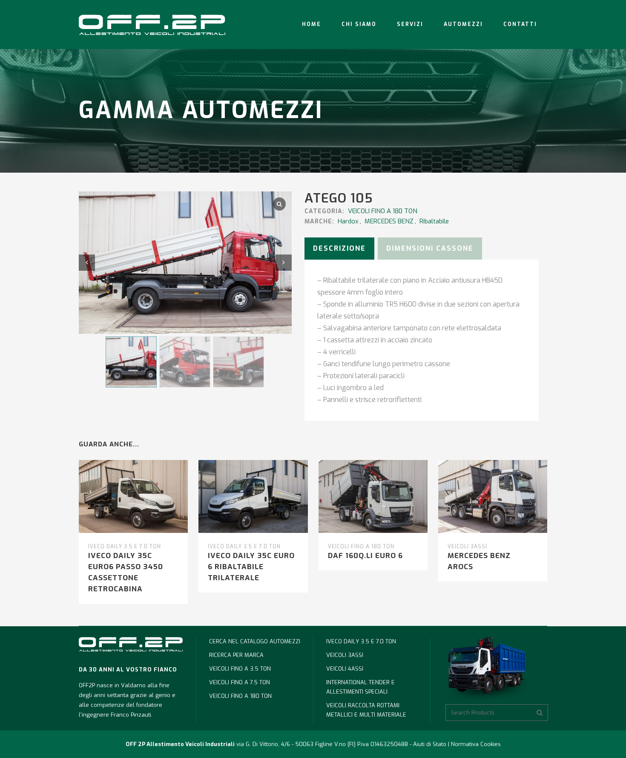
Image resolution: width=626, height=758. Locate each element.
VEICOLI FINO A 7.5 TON (239, 682)
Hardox (348, 221)
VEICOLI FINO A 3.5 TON (240, 668)
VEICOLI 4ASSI (344, 668)
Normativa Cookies (476, 744)
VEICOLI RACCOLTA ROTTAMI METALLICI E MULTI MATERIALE (366, 710)
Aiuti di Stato (429, 744)
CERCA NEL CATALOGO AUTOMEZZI (254, 641)
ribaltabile (434, 221)
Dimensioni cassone (430, 248)
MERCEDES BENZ (389, 221)
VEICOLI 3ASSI (467, 546)
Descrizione (339, 248)
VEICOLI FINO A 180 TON (382, 211)
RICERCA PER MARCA (236, 655)
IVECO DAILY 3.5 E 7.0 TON (124, 546)
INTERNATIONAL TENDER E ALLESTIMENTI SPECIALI (360, 687)
